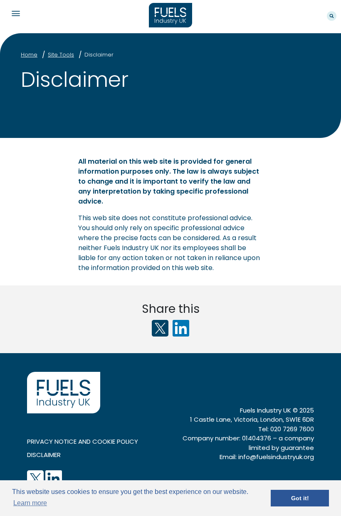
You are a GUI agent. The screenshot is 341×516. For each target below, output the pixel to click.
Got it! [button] (300, 498)
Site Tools (61, 55)
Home (29, 55)
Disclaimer (99, 55)
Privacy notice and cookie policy (82, 441)
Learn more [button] (30, 502)
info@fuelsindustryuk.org (276, 456)
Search (331, 16)
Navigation (15, 13)
